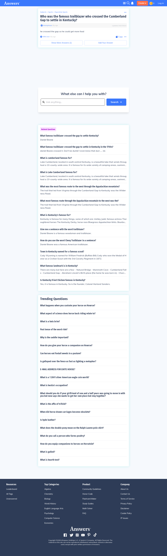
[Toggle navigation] (124, 3)
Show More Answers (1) (61, 43)
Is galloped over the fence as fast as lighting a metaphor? (68, 361)
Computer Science (52, 518)
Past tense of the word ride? (53, 329)
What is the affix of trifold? (53, 403)
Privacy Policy (126, 503)
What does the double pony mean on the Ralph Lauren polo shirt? (72, 427)
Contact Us (125, 494)
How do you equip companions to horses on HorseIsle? (67, 443)
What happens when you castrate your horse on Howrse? (67, 305)
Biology (47, 499)
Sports (50, 12)
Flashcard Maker (89, 499)
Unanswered (11, 499)
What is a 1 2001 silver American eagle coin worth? (64, 377)
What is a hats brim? (50, 321)
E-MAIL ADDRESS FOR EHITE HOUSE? (57, 369)
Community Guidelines (91, 489)
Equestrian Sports (61, 12)
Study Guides (88, 503)
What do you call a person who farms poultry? (62, 435)
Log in (161, 3)
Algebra (47, 489)
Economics (48, 523)
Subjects (43, 12)
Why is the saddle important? (54, 337)
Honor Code (87, 494)
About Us (124, 489)
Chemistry (48, 494)
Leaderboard (11, 489)
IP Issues (124, 518)
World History (50, 503)
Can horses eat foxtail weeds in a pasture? (60, 353)
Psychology (49, 513)
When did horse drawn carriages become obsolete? (65, 411)
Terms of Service (128, 499)
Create (141, 3)
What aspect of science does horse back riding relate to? (68, 313)
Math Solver (87, 508)
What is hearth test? (49, 459)
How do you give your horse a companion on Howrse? (66, 345)
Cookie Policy (126, 513)
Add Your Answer (105, 43)
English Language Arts (53, 508)
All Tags (9, 494)
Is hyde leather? (48, 419)
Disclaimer (125, 508)
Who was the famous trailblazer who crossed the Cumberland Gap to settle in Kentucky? (83, 18)
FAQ (84, 513)
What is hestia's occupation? (54, 385)
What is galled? (47, 451)
